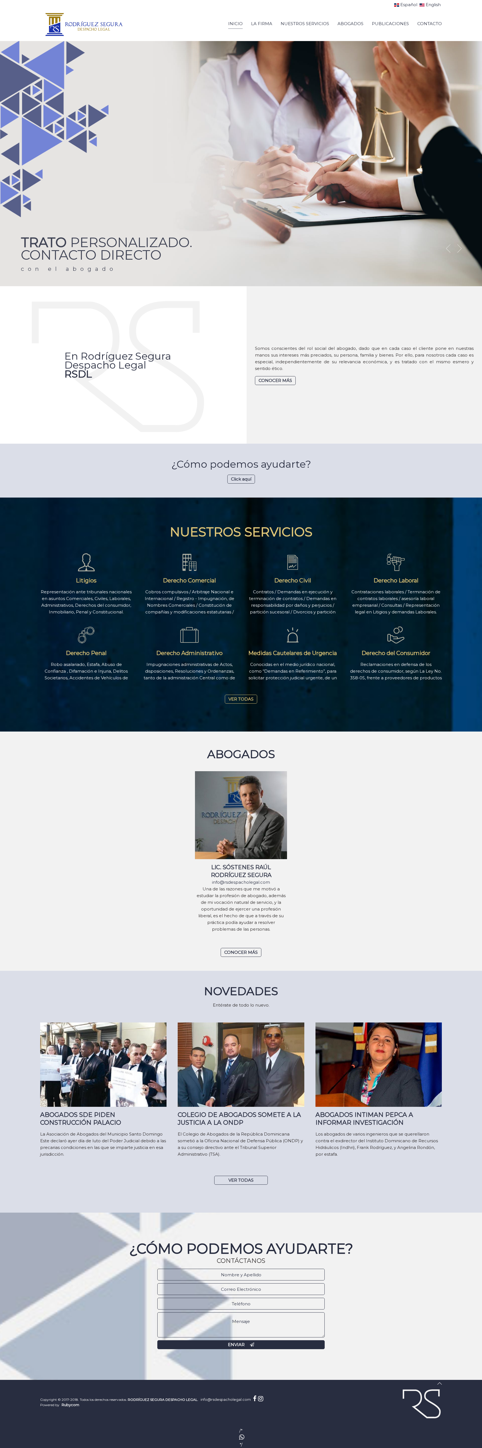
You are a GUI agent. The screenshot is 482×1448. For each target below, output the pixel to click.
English (433, 4)
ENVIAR (237, 1344)
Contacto (429, 23)
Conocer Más (275, 380)
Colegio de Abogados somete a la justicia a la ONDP (239, 1118)
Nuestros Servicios (305, 23)
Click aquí (241, 479)
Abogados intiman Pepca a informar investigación (364, 1118)
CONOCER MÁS (241, 952)
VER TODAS (241, 699)
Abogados (350, 23)
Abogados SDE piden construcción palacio (80, 1118)
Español (408, 4)
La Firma (261, 23)
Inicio (235, 23)
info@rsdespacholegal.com (241, 882)
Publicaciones (390, 23)
